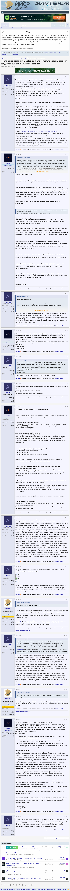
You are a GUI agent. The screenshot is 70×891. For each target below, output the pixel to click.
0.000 (12, 94)
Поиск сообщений (17, 28)
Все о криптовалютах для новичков (25, 867)
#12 (67, 689)
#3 (67, 293)
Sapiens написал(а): (22, 639)
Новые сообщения (6, 28)
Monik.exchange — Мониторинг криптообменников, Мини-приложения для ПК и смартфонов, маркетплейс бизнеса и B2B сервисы (23, 850)
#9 (67, 566)
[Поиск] (67, 25)
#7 (67, 406)
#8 (67, 517)
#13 (67, 719)
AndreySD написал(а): (22, 157)
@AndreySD (18, 621)
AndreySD (4, 66)
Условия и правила (31, 889)
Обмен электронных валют (27, 854)
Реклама (17, 149)
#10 (67, 599)
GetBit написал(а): (21, 296)
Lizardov (8, 874)
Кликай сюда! (59, 149)
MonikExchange (10, 854)
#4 (67, 331)
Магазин (24, 25)
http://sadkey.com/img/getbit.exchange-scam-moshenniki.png (39, 131)
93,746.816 (11, 624)
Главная (64, 889)
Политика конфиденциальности (46, 889)
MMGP (4, 889)
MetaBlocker (62, 864)
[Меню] (35, 12)
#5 (67, 356)
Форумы (5, 25)
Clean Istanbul (9, 860)
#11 (67, 635)
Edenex (8, 867)
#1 (67, 76)
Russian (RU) (11, 889)
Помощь (58, 889)
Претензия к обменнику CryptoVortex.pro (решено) (24, 858)
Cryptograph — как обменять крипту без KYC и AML (24, 878)
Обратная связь (20, 889)
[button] (19, 25)
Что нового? (14, 25)
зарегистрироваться (26, 48)
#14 (67, 816)
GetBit (8, 163)
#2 (67, 154)
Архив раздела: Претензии (26, 860)
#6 (67, 383)
